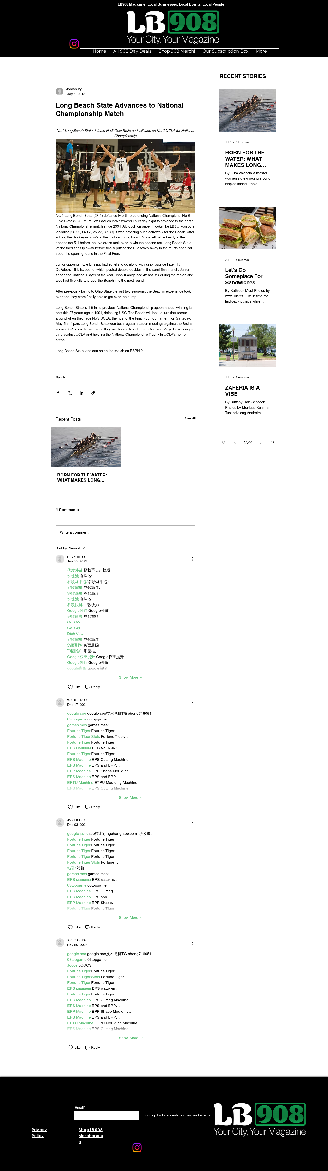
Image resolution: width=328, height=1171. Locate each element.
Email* (80, 1107)
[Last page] (272, 442)
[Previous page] (235, 442)
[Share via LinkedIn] (81, 392)
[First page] (223, 442)
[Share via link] (93, 392)
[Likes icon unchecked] (70, 687)
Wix (118, 1168)
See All (190, 418)
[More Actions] (192, 559)
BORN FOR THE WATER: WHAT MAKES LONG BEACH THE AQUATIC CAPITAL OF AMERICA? (82, 477)
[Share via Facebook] (58, 392)
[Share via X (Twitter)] (69, 392)
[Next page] (261, 442)
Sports (61, 377)
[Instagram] (74, 44)
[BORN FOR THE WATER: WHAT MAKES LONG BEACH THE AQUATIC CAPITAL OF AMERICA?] (86, 447)
